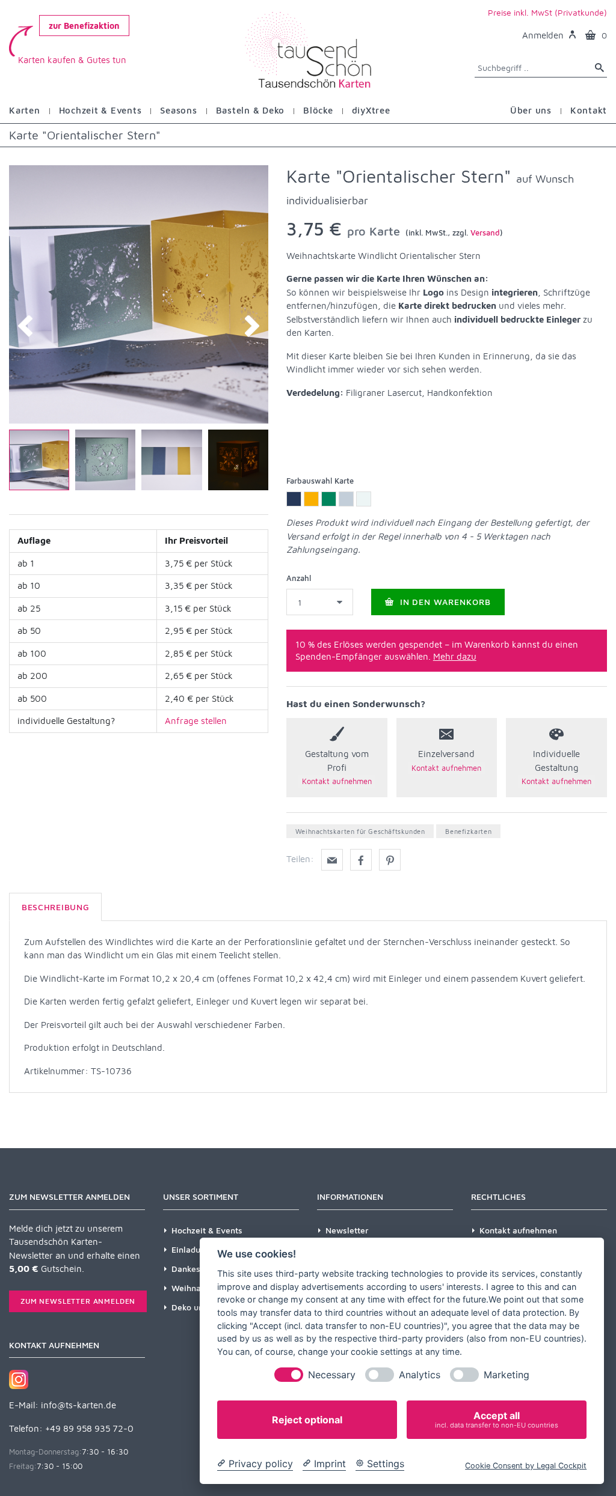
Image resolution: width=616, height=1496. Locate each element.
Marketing (506, 1375)
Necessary (332, 1375)
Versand (485, 232)
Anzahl (298, 578)
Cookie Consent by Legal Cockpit (526, 1465)
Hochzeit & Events (206, 1230)
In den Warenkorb (444, 602)
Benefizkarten (468, 831)
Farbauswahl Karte (320, 480)
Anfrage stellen (196, 721)
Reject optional (307, 1420)
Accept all (496, 1419)
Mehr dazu (454, 656)
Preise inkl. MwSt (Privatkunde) (547, 12)
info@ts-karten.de (78, 1405)
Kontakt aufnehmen (518, 1230)
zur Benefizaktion (84, 25)
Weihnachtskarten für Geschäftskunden (360, 831)
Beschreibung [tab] (55, 907)
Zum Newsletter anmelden (77, 1301)
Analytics (419, 1375)
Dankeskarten (198, 1268)
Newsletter (347, 1230)
